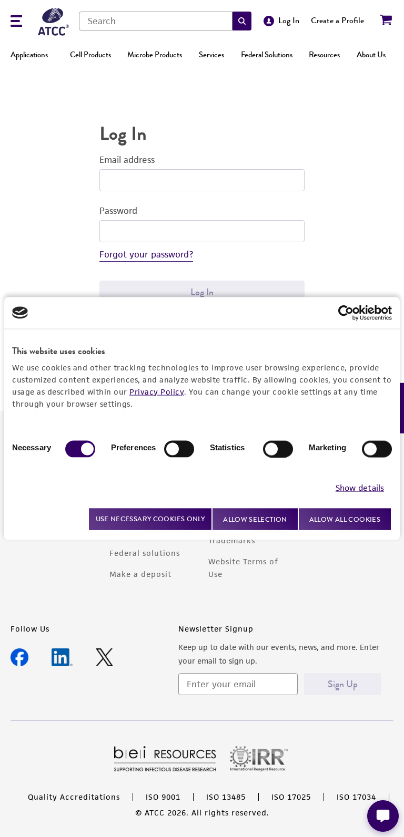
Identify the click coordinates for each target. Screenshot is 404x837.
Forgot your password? (146, 254)
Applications (29, 54)
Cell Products (90, 54)
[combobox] (156, 21)
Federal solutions (144, 553)
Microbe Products (154, 54)
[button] (242, 21)
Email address (127, 160)
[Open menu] (16, 22)
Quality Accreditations (74, 797)
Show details (360, 487)
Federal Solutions (266, 54)
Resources (324, 54)
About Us (371, 54)
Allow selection (255, 519)
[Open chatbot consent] (383, 816)
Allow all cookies (344, 519)
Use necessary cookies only (150, 519)
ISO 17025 (291, 797)
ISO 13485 (226, 797)
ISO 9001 (163, 797)
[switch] (179, 448)
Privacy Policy (156, 391)
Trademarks (231, 540)
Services (211, 54)
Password (118, 210)
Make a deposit (140, 574)
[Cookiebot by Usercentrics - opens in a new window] (346, 313)
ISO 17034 (356, 797)
